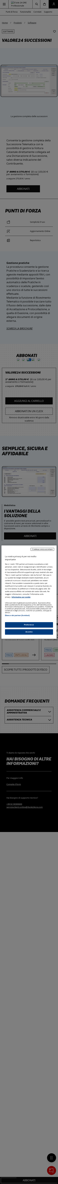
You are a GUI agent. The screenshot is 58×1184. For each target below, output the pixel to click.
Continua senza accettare (42, 549)
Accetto (29, 632)
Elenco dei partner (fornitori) (17, 615)
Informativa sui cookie (21, 597)
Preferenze (29, 625)
